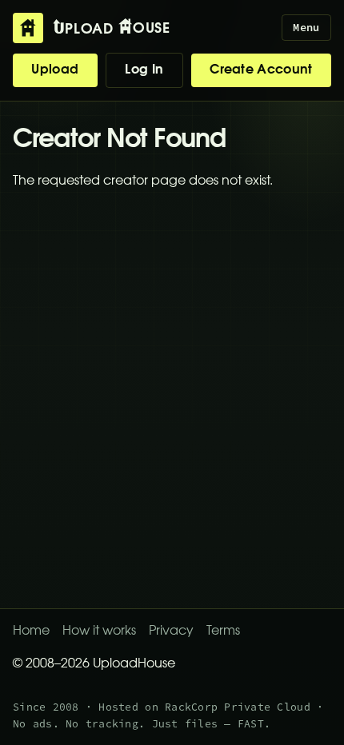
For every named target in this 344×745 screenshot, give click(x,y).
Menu (306, 27)
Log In (144, 70)
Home (31, 631)
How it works (99, 631)
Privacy (171, 631)
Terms (223, 631)
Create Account (261, 70)
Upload (54, 70)
